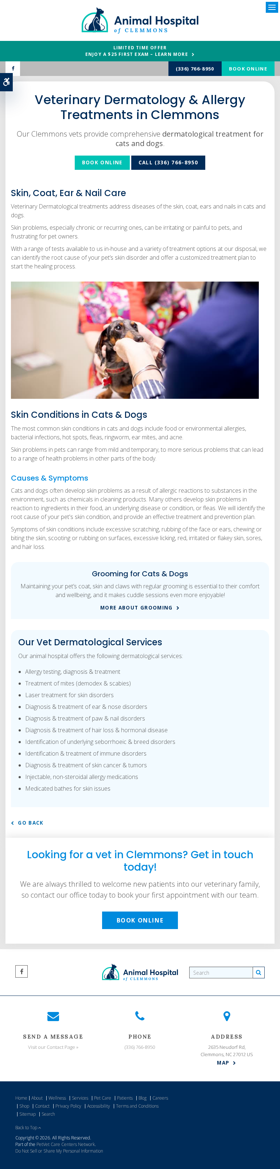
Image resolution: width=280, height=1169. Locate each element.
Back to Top (26, 1127)
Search (48, 1114)
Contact (42, 1106)
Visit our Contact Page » (53, 1047)
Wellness (57, 1098)
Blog (143, 1098)
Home (21, 1098)
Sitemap (27, 1114)
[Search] (259, 972)
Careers (160, 1098)
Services (80, 1098)
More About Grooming (136, 607)
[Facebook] (12, 68)
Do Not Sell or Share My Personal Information (59, 1151)
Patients (125, 1098)
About (37, 1098)
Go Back (30, 823)
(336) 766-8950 (195, 68)
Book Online (248, 68)
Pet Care (102, 1098)
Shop (24, 1106)
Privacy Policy (68, 1106)
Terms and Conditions (137, 1106)
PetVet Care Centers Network (65, 1144)
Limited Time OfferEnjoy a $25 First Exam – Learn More (136, 51)
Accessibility (98, 1106)
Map (223, 1062)
